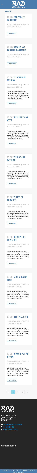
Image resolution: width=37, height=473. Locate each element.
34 (19, 127)
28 (19, 87)
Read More (12, 33)
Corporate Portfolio (16, 18)
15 (19, 323)
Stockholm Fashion (16, 79)
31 (19, 166)
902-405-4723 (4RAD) (10, 430)
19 (19, 246)
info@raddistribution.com (13, 424)
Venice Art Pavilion (16, 158)
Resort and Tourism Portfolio (16, 49)
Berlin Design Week (17, 119)
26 (19, 286)
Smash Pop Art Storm (18, 355)
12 (19, 206)
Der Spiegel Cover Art (16, 238)
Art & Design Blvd (17, 278)
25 (19, 363)
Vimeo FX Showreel (15, 198)
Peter (24, 24)
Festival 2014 (21, 316)
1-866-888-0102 (8, 427)
